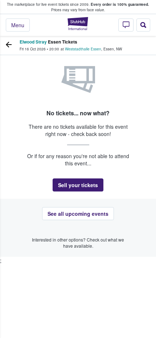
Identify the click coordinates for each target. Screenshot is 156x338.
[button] (78, 184)
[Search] (143, 25)
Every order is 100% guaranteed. (120, 4)
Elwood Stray (33, 41)
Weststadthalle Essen (83, 48)
